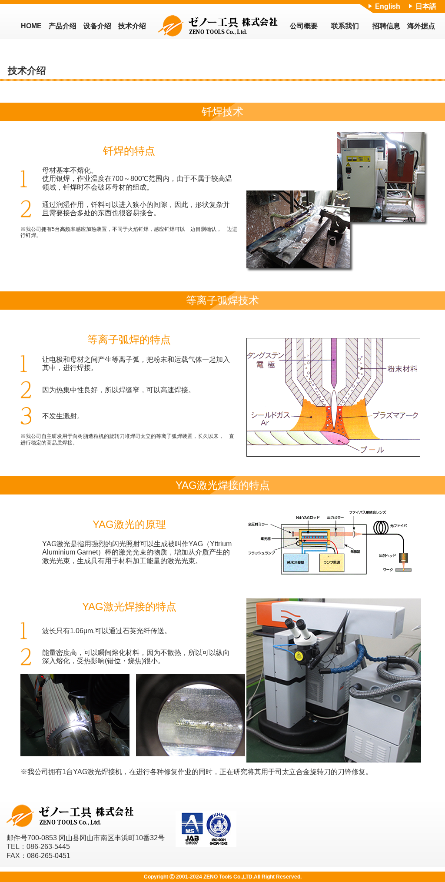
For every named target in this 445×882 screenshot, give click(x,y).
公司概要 (304, 26)
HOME (31, 26)
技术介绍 (132, 26)
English (387, 6)
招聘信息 (386, 26)
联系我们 (345, 26)
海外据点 (421, 26)
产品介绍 (62, 26)
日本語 (425, 6)
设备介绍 (97, 26)
